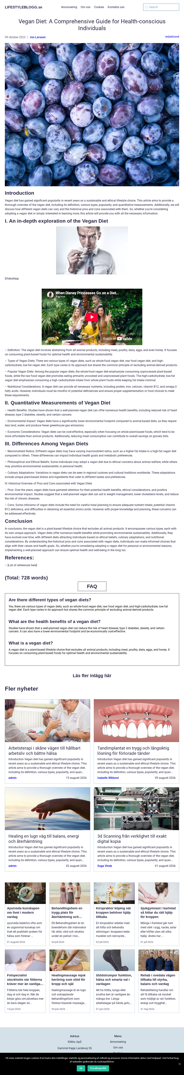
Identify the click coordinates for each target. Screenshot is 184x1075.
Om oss (85, 7)
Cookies (99, 7)
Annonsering (69, 7)
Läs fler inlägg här (92, 675)
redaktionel (172, 36)
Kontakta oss (116, 7)
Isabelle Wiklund (108, 778)
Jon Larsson (38, 37)
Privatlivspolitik (98, 1068)
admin (12, 778)
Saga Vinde (104, 866)
